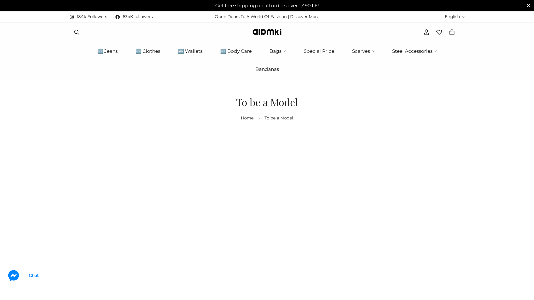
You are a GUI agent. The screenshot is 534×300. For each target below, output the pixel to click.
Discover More (304, 16)
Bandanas (267, 69)
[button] (452, 32)
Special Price (319, 51)
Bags (275, 51)
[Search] (77, 32)
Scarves (361, 51)
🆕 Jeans (107, 51)
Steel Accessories (412, 51)
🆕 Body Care (236, 51)
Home (247, 118)
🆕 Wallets (190, 51)
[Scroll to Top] (523, 269)
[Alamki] (267, 32)
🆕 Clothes (147, 51)
